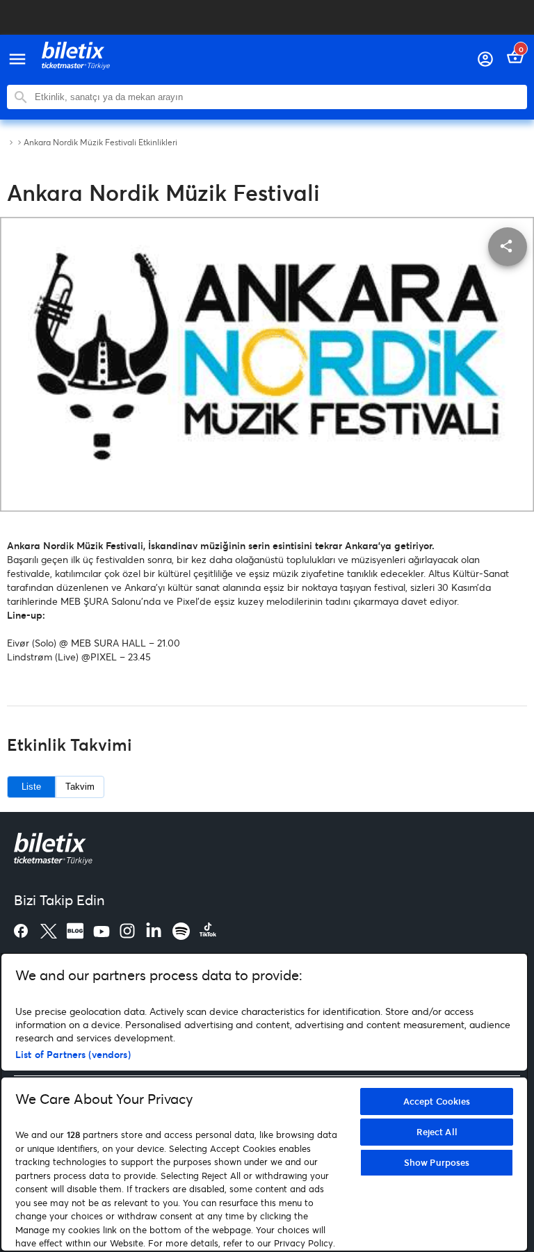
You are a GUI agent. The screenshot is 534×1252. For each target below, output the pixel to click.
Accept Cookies (437, 1101)
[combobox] (277, 97)
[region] (264, 1102)
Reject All (437, 1131)
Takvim (80, 786)
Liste (31, 786)
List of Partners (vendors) (73, 1054)
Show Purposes (437, 1162)
